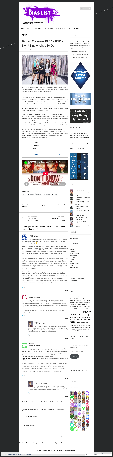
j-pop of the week (81, 308)
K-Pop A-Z (72, 251)
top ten (77, 329)
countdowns (84, 300)
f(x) (89, 302)
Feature (72, 249)
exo (87, 302)
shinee (86, 325)
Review (25, 35)
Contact (77, 28)
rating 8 (49, 205)
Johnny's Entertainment (76, 311)
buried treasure (35, 205)
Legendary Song (74, 253)
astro (82, 296)
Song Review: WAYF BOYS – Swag (79, 143)
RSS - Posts (73, 363)
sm (89, 325)
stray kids (82, 327)
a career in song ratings (75, 296)
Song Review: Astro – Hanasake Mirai (35, 218)
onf (72, 319)
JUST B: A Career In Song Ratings (79, 133)
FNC (80, 304)
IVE (72, 308)
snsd (71, 327)
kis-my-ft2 (82, 315)
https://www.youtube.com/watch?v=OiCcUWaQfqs (35, 358)
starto (78, 327)
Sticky (71, 261)
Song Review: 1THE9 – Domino (58, 218)
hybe (84, 306)
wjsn (88, 329)
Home (22, 28)
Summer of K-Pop (74, 263)
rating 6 (82, 319)
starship (74, 327)
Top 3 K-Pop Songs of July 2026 (80, 54)
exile (80, 302)
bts (82, 298)
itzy (70, 308)
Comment (59, 436)
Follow (74, 356)
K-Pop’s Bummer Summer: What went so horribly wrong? (82, 203)
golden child (78, 306)
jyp (88, 312)
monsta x (78, 317)
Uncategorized (74, 267)
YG (56, 205)
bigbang (71, 298)
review (53, 205)
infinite (88, 306)
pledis (75, 319)
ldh (70, 317)
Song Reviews (48, 28)
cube (88, 300)
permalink (25, 206)
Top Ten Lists (60, 28)
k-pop (41, 205)
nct (82, 317)
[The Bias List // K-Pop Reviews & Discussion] (45, 8)
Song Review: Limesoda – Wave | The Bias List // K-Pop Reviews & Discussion (47, 401)
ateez (84, 296)
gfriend (83, 304)
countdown (78, 300)
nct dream (85, 317)
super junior (87, 327)
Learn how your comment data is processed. (50, 443)
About (29, 28)
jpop (84, 312)
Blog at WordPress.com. (43, 450)
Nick (36, 49)
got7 (82, 306)
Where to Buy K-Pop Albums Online (80, 51)
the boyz (72, 329)
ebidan (71, 302)
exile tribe (83, 302)
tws (85, 329)
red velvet (85, 322)
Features (38, 28)
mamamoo (74, 317)
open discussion (74, 255)
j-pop (75, 309)
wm (71, 331)
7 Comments (65, 49)
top (74, 329)
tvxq (80, 329)
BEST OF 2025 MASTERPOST (80, 57)
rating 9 (80, 322)
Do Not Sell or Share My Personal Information (63, 450)
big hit (75, 298)
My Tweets (73, 376)
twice (82, 329)
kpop (45, 205)
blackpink (27, 205)
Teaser (71, 265)
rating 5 (78, 319)
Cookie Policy (28, 454)
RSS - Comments (74, 365)
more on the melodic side (38, 106)
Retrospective (73, 257)
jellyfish (87, 308)
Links (69, 28)
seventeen (81, 325)
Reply (66, 290)
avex (87, 296)
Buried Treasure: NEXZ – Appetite (79, 135)
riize (77, 325)
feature (76, 304)
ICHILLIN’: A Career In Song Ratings (79, 141)
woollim (74, 331)
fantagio (72, 304)
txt (86, 329)
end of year (75, 302)
